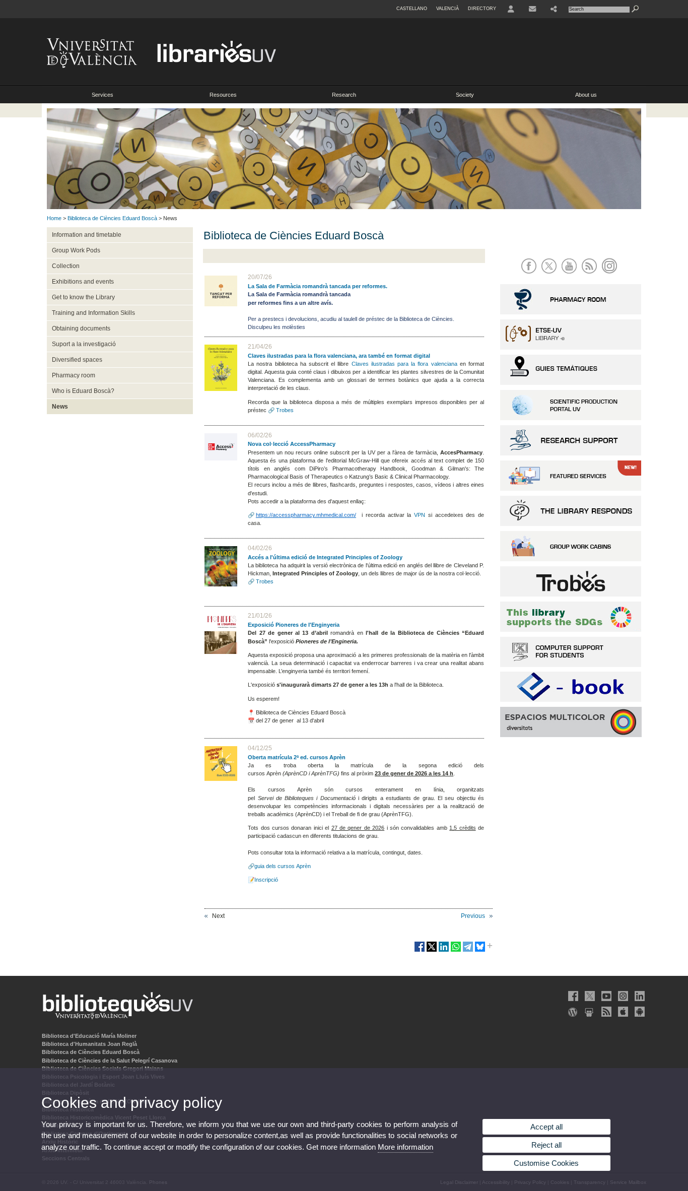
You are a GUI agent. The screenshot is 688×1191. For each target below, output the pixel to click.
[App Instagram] (611, 274)
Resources (223, 95)
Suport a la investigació (84, 344)
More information (405, 1147)
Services (102, 95)
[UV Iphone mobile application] (622, 1012)
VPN (419, 515)
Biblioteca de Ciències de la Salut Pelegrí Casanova (109, 1060)
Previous (473, 915)
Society (465, 95)
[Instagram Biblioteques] (622, 996)
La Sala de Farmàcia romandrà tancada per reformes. (317, 286)
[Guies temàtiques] (570, 382)
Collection (66, 266)
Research (344, 95)
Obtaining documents (81, 328)
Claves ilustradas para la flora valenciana (404, 364)
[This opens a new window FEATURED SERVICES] (570, 488)
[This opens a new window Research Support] (570, 453)
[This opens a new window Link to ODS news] (570, 629)
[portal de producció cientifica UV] (570, 418)
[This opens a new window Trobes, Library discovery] (570, 594)
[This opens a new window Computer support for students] (570, 665)
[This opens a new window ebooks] (570, 699)
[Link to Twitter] (588, 996)
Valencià (447, 8)
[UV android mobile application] (638, 1012)
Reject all (546, 1145)
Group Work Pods (76, 250)
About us (586, 95)
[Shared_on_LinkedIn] (444, 950)
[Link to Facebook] (572, 996)
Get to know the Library (83, 297)
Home (54, 218)
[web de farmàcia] (570, 312)
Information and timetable (86, 234)
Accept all (546, 1126)
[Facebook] (530, 274)
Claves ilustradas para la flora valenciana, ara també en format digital (339, 356)
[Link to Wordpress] (572, 1012)
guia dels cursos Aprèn (282, 866)
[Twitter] (550, 274)
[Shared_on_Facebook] (420, 950)
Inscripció (266, 880)
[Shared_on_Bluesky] (480, 950)
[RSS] (591, 274)
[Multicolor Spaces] (571, 735)
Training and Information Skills (93, 312)
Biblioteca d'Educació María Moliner (89, 1036)
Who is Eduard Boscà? (83, 390)
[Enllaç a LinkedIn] (638, 996)
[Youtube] (571, 274)
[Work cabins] (570, 559)
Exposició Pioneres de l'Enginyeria (293, 625)
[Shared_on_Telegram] (468, 950)
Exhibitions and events (83, 281)
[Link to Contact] (532, 9)
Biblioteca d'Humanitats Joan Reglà (89, 1044)
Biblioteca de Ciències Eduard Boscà (112, 218)
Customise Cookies (546, 1163)
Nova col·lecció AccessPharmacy (291, 444)
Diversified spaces (77, 359)
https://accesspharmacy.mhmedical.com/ (306, 515)
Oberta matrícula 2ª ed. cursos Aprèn (297, 757)
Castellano (411, 8)
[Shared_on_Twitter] (432, 950)
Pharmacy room (73, 375)
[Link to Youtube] (605, 996)
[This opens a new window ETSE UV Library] (570, 347)
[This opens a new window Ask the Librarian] (570, 523)
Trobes (285, 410)
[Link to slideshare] (588, 1012)
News (60, 406)
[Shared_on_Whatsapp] (456, 950)
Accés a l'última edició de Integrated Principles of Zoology (325, 557)
